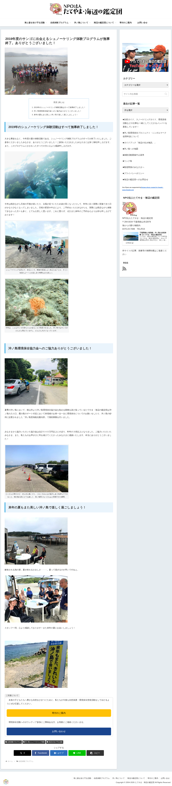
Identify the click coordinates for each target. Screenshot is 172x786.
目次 (56, 102)
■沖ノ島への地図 (130, 149)
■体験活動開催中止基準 (133, 155)
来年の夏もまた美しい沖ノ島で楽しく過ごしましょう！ (56, 115)
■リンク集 (127, 161)
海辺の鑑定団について (136, 778)
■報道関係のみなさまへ (133, 167)
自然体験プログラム (14, 742)
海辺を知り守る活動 (55, 742)
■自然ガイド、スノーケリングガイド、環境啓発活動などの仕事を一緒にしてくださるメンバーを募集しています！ (145, 123)
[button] (95, 753)
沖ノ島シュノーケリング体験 (35, 742)
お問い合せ (165, 778)
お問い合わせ (59, 731)
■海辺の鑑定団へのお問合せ (135, 179)
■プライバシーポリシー (133, 173)
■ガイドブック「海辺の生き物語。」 (139, 143)
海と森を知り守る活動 (82, 778)
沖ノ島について (118, 778)
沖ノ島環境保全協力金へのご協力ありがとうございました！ (57, 111)
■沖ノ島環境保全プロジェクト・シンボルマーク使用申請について (144, 135)
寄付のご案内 (59, 713)
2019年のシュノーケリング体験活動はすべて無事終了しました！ (59, 107)
